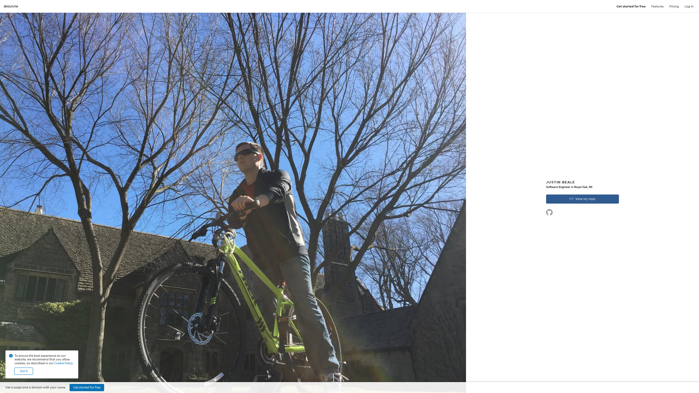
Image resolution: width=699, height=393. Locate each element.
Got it (23, 371)
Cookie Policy (63, 363)
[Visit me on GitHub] (549, 214)
